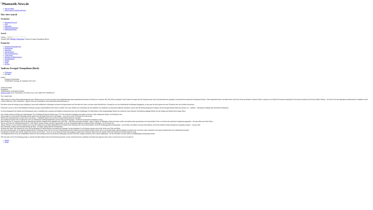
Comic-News (9, 55)
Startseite (13, 39)
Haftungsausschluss (11, 29)
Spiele (6, 62)
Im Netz (7, 64)
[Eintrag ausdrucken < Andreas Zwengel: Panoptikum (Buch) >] (8, 72)
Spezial (7, 60)
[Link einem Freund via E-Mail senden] (7, 74)
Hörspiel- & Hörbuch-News (13, 57)
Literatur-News (9, 52)
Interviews (8, 50)
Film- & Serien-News (11, 53)
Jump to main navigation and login (15, 10)
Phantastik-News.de (11, 22)
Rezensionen (20, 39)
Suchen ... (4, 37)
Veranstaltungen (9, 59)
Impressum (8, 26)
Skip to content (9, 8)
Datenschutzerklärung (11, 28)
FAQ (6, 24)
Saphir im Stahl (5, 93)
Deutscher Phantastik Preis (13, 46)
